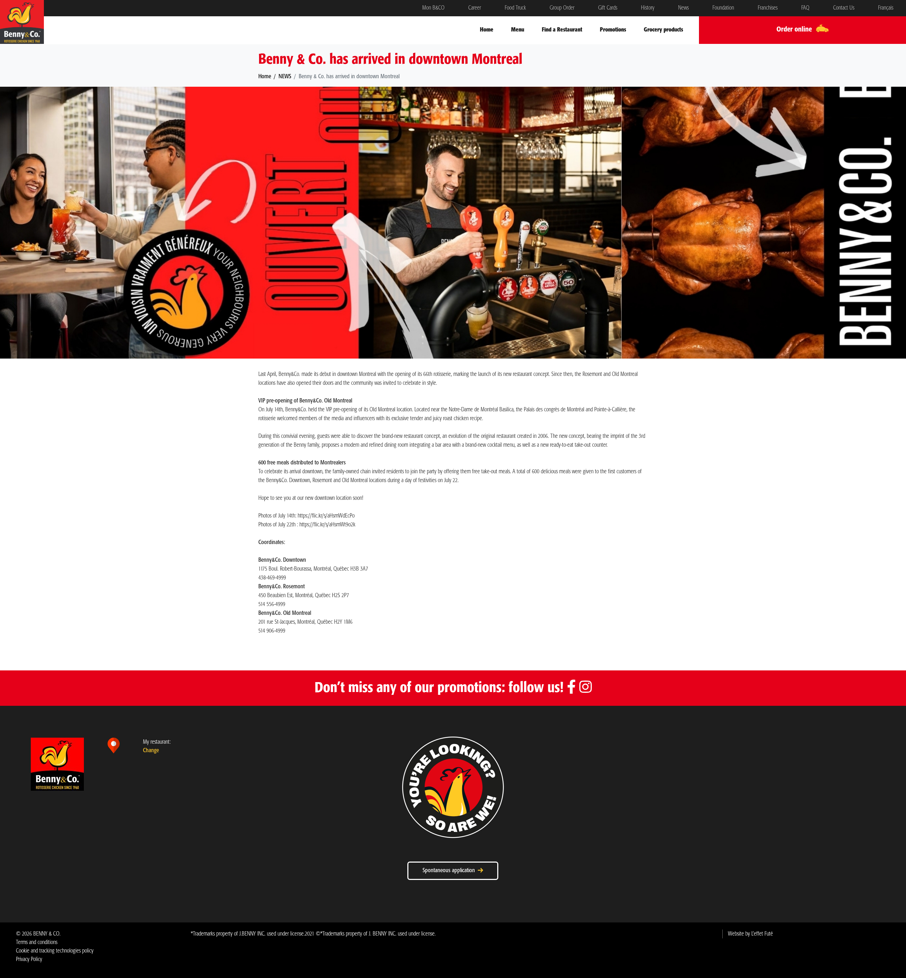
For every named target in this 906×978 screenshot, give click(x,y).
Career (474, 8)
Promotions (613, 30)
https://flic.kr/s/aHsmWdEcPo (326, 516)
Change (151, 750)
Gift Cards (607, 8)
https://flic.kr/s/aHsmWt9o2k (327, 524)
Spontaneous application (450, 870)
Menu (517, 30)
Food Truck (515, 8)
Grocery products (663, 30)
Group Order (562, 8)
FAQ (805, 8)
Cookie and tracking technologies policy (54, 951)
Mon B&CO (433, 8)
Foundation (723, 8)
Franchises (768, 8)
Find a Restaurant (562, 30)
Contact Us (843, 8)
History (647, 8)
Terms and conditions (36, 942)
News (683, 8)
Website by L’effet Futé (750, 934)
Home (486, 30)
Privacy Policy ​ (29, 959)
